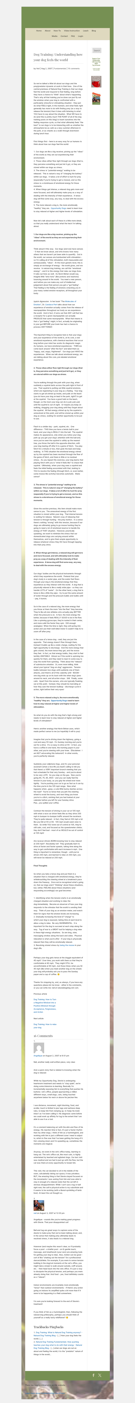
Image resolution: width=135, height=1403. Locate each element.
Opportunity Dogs (58, 208)
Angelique (38, 1055)
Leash (85, 31)
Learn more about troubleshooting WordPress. (45, 1393)
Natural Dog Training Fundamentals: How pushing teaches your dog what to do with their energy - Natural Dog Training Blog (58, 1345)
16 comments (74, 68)
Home (39, 31)
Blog (94, 31)
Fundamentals (60, 68)
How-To (57, 31)
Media (54, 36)
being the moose (67, 945)
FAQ (73, 36)
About (47, 31)
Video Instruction (72, 31)
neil (35, 1213)
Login (80, 36)
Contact (64, 36)
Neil (38, 68)
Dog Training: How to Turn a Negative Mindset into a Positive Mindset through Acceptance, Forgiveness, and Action (45, 1005)
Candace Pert (51, 304)
